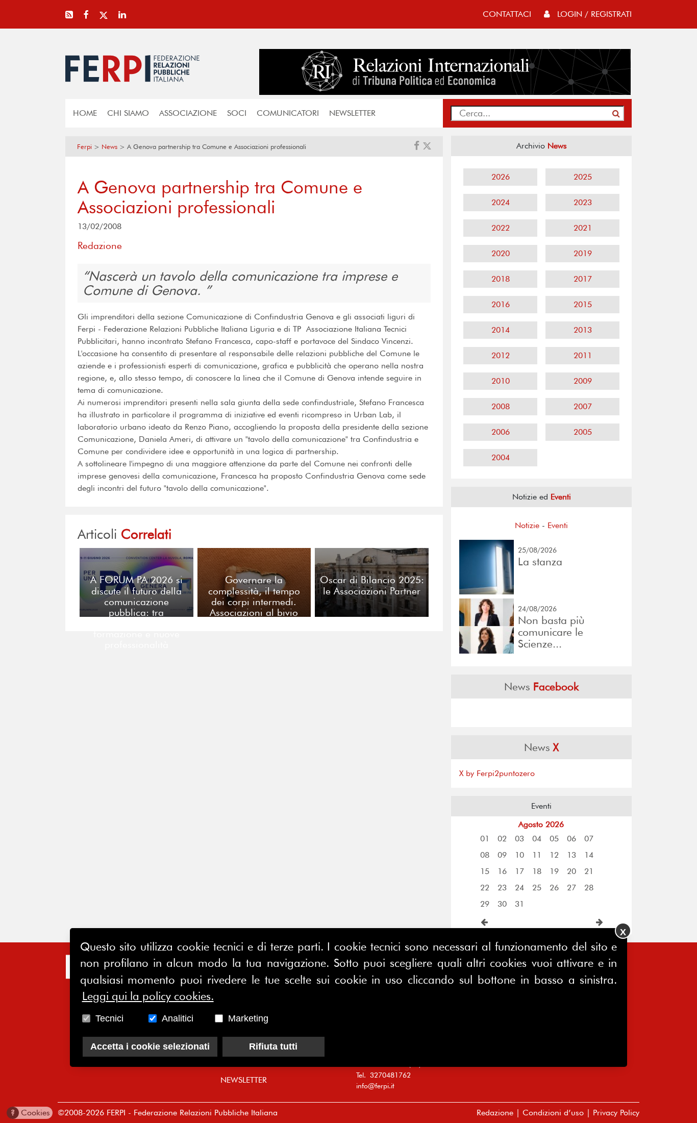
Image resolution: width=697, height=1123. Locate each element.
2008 (500, 406)
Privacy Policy (616, 1112)
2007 (583, 406)
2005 (583, 432)
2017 (583, 279)
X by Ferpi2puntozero (497, 773)
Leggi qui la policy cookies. (148, 996)
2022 (500, 228)
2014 (500, 330)
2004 (500, 457)
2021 (583, 228)
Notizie (527, 525)
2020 (500, 253)
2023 (583, 202)
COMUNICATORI (288, 113)
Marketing (248, 1018)
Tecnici (109, 1018)
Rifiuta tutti (273, 1046)
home (85, 113)
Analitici (177, 1018)
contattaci (507, 14)
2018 (500, 279)
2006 (500, 432)
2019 (583, 253)
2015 (583, 304)
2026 (500, 177)
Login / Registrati (593, 14)
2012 (500, 355)
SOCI (236, 113)
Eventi (557, 525)
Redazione (495, 1112)
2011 (583, 355)
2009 (583, 381)
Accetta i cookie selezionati (150, 1046)
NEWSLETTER (352, 113)
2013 (583, 330)
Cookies (30, 1112)
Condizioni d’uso (553, 1112)
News (109, 147)
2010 (500, 381)
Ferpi (84, 147)
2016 (500, 304)
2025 (583, 177)
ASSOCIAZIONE (188, 113)
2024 (500, 202)
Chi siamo (128, 113)
